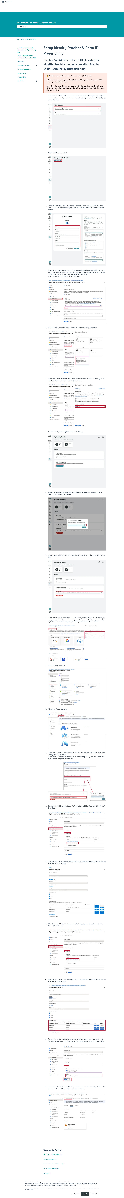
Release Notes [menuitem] (22, 77)
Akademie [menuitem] (21, 81)
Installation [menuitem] (21, 62)
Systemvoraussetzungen (49, 1159)
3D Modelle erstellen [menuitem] (24, 69)
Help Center (20, 39)
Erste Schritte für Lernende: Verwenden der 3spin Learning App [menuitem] (27, 50)
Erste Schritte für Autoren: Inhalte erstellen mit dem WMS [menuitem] (27, 57)
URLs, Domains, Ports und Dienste (52, 1154)
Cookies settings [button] (76, 1194)
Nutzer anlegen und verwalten (51, 1168)
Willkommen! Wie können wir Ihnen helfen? (36, 22)
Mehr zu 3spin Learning (113, 8)
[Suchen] (105, 26)
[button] (36, 65)
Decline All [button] (94, 1194)
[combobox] (60, 26)
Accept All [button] (85, 1194)
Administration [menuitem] (22, 73)
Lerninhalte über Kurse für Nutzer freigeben (54, 1164)
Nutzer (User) (46, 1173)
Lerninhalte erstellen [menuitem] (24, 65)
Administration (31, 39)
